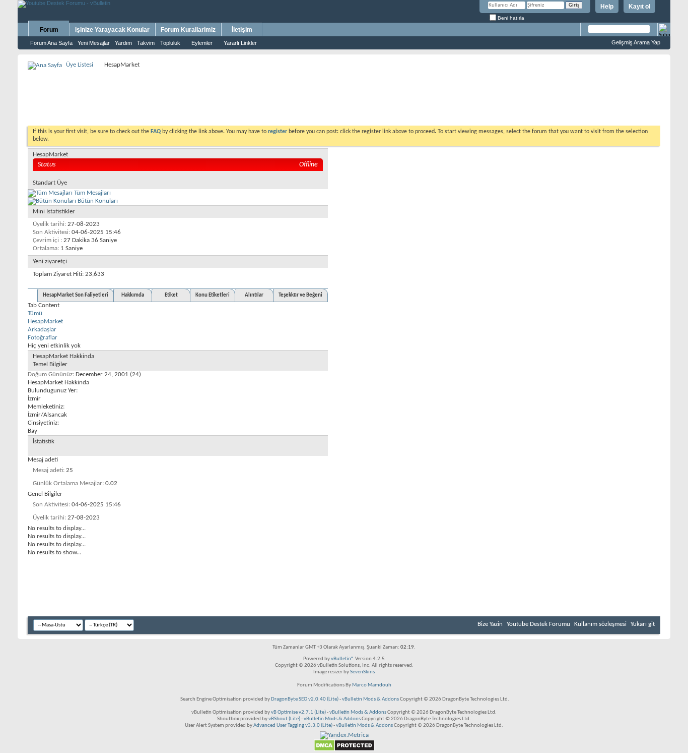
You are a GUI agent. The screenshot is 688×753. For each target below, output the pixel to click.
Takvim (146, 43)
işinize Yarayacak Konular (112, 29)
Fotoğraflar (42, 337)
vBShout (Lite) (284, 719)
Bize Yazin (490, 624)
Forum (49, 29)
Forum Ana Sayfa (51, 43)
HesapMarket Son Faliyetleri (75, 295)
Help (606, 6)
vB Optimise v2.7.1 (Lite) (298, 712)
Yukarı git (643, 624)
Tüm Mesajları (92, 193)
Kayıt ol (639, 6)
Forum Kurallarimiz (188, 29)
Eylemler (202, 43)
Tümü (35, 313)
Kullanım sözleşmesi (600, 624)
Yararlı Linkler (240, 43)
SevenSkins (362, 672)
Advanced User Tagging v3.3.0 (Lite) (292, 725)
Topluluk (170, 43)
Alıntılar (254, 295)
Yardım (123, 43)
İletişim (242, 29)
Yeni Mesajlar (94, 43)
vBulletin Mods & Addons (370, 699)
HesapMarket (45, 321)
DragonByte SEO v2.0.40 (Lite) (304, 699)
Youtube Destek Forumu (538, 624)
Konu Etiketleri (212, 295)
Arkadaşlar (42, 329)
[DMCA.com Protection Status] (344, 749)
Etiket (171, 295)
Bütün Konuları (97, 201)
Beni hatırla (510, 18)
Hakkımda (132, 295)
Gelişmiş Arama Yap (635, 42)
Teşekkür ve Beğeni (300, 295)
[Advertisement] (344, 94)
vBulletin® (342, 659)
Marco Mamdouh (371, 685)
